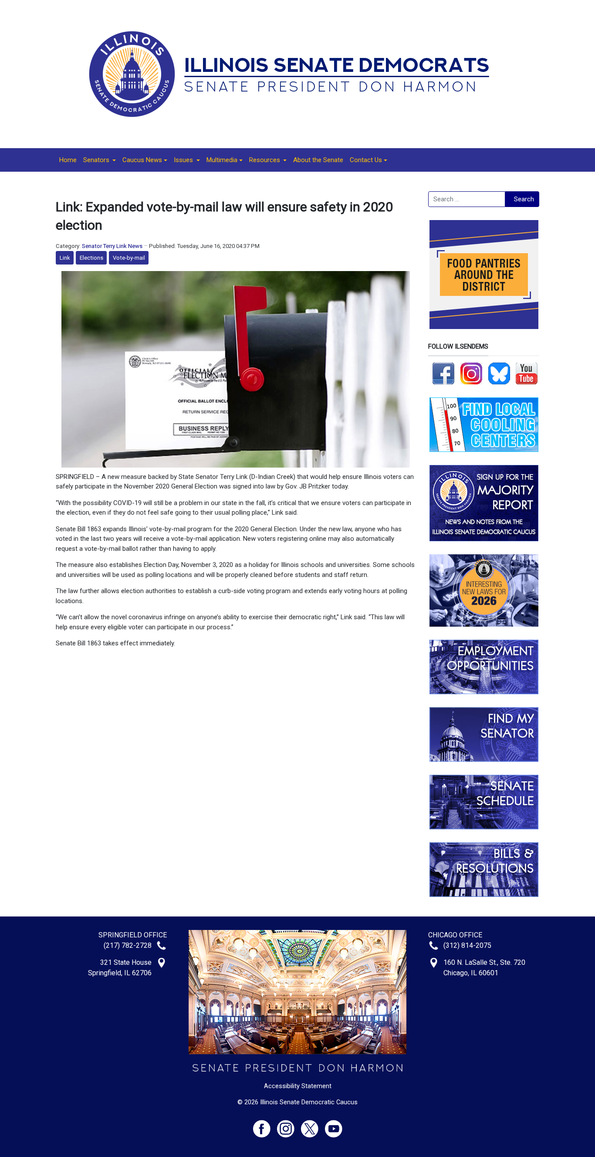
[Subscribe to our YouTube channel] (526, 373)
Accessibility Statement (297, 1086)
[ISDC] (294, 73)
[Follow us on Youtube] (333, 1125)
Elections (91, 257)
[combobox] (466, 199)
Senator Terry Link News (112, 246)
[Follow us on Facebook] (443, 373)
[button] (99, 160)
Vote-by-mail (129, 257)
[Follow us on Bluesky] (499, 373)
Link (65, 257)
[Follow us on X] (313, 1125)
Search (524, 199)
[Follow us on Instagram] (471, 373)
